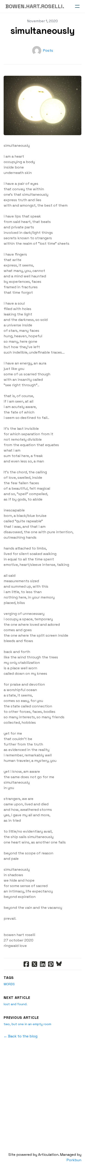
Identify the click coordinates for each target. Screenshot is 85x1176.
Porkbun (74, 1160)
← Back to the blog (20, 1036)
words (9, 984)
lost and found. (15, 1004)
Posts (48, 50)
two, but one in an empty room (27, 1024)
